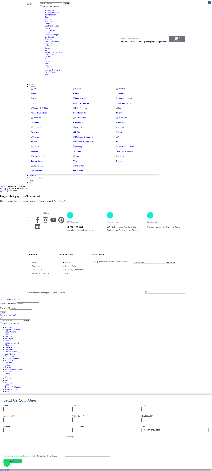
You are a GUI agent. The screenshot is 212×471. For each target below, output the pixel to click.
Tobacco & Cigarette (53, 70)
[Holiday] (120, 127)
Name (6, 405)
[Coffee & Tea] (79, 118)
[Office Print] (78, 166)
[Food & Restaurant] (81, 98)
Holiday (48, 48)
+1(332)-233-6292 (129, 41)
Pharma (47, 61)
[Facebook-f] (38, 220)
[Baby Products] (80, 108)
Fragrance (48, 43)
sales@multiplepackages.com (153, 41)
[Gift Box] (77, 127)
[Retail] (34, 89)
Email (75, 405)
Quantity (7, 426)
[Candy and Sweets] (124, 98)
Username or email (8, 304)
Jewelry (48, 50)
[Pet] (118, 137)
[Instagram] (45, 220)
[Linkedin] (38, 226)
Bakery (47, 17)
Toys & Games (50, 72)
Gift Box (48, 46)
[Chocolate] (36, 118)
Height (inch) (147, 416)
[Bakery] (119, 108)
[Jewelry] (35, 137)
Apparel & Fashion (52, 13)
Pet (46, 59)
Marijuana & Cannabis (53, 52)
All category (49, 10)
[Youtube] (53, 220)
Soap (46, 68)
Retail (47, 63)
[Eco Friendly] (37, 166)
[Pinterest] (61, 220)
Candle (47, 24)
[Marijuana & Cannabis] (83, 137)
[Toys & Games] (38, 156)
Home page (4, 188)
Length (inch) (9, 416)
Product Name (79, 426)
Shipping (48, 66)
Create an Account (13, 299)
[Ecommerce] (121, 118)
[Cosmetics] (121, 89)
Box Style (48, 21)
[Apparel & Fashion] (39, 108)
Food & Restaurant (52, 41)
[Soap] (34, 98)
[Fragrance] (36, 127)
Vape (46, 74)
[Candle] (77, 89)
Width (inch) (78, 416)
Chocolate (48, 28)
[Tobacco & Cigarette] (125, 147)
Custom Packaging (52, 35)
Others (47, 57)
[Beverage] (120, 156)
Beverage (48, 19)
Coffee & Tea (50, 30)
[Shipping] (77, 147)
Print (144, 426)
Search (66, 4)
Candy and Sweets (52, 26)
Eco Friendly (50, 37)
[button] (177, 39)
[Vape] (76, 156)
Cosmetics (49, 32)
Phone (144, 405)
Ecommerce (49, 39)
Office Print (49, 54)
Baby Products (50, 15)
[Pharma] (35, 147)
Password (4, 308)
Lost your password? (8, 315)
